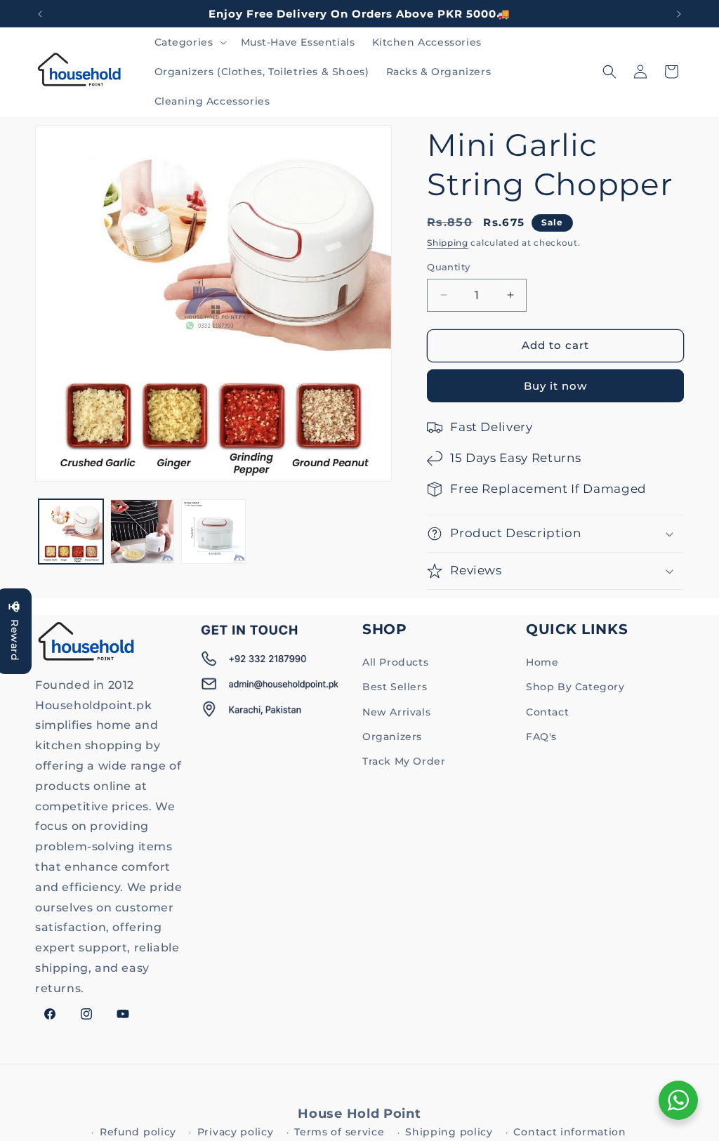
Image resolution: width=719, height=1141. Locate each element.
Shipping (447, 242)
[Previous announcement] (40, 14)
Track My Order (403, 761)
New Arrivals (396, 712)
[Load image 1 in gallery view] (71, 531)
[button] (189, 42)
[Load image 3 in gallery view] (213, 531)
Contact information (569, 1132)
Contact (547, 712)
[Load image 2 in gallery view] (142, 531)
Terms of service (339, 1132)
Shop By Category (575, 686)
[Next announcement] (679, 14)
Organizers (392, 736)
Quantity (448, 266)
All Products (395, 662)
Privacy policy (235, 1132)
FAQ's (541, 736)
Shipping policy (449, 1132)
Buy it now (555, 386)
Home (542, 662)
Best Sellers (394, 686)
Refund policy (138, 1132)
